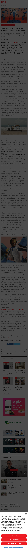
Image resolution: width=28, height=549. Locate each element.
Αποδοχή (14, 536)
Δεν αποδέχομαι (14, 540)
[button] (26, 513)
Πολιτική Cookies (8, 547)
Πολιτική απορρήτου (18, 547)
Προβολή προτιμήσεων (14, 544)
